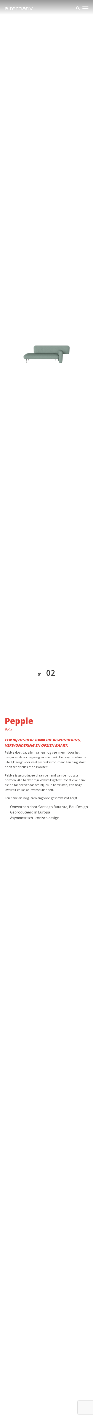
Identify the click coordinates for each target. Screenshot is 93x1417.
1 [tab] (41, 674)
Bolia (8, 729)
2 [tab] (53, 673)
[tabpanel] (46, 354)
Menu (85, 8)
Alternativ (19, 8)
